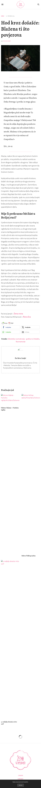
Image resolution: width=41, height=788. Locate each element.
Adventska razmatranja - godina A (20, 339)
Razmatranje (20, 342)
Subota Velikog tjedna (29, 556)
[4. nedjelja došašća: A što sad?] (10, 639)
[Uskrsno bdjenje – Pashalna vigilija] (10, 399)
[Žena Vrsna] (20, 4)
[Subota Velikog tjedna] (31, 473)
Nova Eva (27, 317)
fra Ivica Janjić (7, 41)
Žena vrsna (18, 314)
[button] (11, 327)
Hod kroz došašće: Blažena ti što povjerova (20, 28)
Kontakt (20, 779)
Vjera (2, 16)
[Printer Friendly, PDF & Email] (7, 323)
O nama (20, 775)
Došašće (36, 339)
